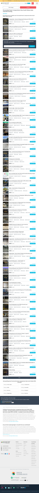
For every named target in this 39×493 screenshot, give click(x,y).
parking (29, 3)
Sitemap (25, 455)
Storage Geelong (33, 458)
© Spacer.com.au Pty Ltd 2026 (6, 491)
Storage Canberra (33, 451)
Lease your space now (6, 434)
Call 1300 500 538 (5, 446)
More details (34, 21)
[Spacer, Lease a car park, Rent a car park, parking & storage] (5, 3)
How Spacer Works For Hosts (13, 435)
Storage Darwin (33, 463)
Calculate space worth (18, 454)
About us (25, 443)
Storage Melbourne (33, 446)
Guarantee (25, 450)
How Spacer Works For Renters (13, 421)
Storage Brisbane (33, 448)
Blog (24, 448)
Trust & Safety (17, 448)
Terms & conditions (26, 453)
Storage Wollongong (33, 460)
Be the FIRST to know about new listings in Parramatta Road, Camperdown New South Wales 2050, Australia (19, 42)
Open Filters (5, 13)
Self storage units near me (19, 445)
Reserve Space (32, 23)
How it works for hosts (18, 452)
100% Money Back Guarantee (7, 401)
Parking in (8, 384)
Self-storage (11, 7)
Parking (28, 7)
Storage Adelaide (33, 453)
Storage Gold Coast (33, 455)
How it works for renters (19, 443)
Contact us (25, 445)
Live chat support (5, 449)
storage (26, 3)
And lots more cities (33, 465)
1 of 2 (19, 377)
